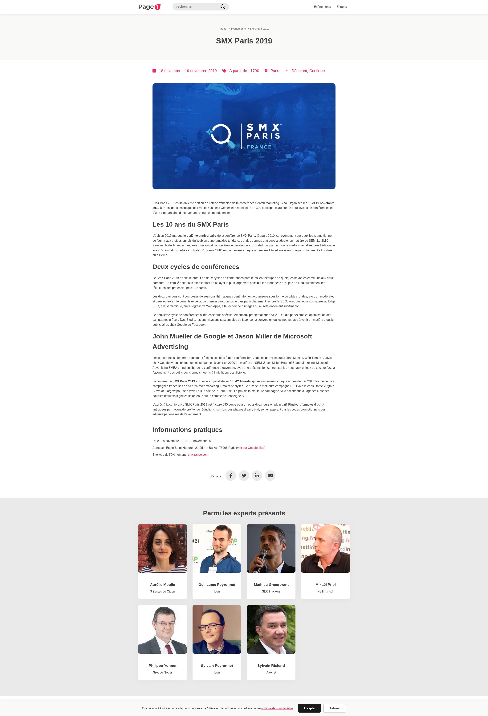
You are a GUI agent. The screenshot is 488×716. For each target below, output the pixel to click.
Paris (274, 71)
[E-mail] (270, 475)
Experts (342, 6)
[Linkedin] (257, 475)
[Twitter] (244, 475)
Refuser (334, 708)
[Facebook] (231, 475)
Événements (322, 6)
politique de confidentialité (277, 708)
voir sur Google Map (250, 447)
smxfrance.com (198, 454)
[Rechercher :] (198, 6)
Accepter (309, 708)
